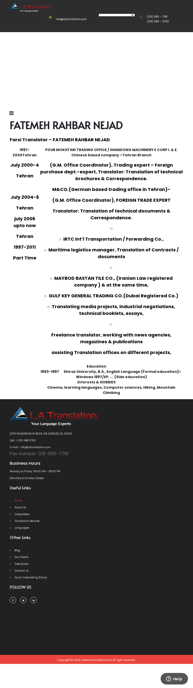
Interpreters (21, 514)
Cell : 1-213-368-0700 (23, 440)
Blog (17, 550)
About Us (20, 507)
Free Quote (21, 564)
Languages (21, 528)
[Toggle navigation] (11, 113)
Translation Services (26, 521)
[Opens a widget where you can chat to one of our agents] (174, 679)
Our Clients (21, 557)
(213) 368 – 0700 (158, 21)
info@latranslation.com (71, 19)
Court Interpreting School (30, 577)
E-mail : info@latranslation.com (30, 447)
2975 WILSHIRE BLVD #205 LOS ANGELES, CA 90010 (41, 434)
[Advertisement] (96, 70)
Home (18, 501)
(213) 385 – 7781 (157, 17)
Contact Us (21, 571)
